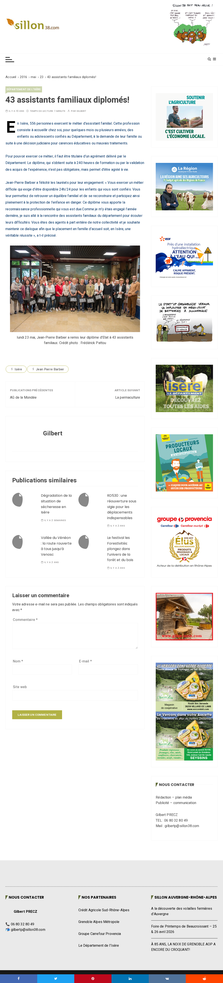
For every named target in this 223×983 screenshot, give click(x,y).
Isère (18, 369)
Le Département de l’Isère (98, 945)
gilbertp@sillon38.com (28, 929)
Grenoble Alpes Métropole (99, 921)
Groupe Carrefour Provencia (99, 933)
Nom (18, 661)
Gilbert (81, 111)
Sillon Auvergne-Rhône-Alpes (185, 897)
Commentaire (25, 619)
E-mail (85, 661)
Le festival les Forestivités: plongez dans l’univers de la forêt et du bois (120, 548)
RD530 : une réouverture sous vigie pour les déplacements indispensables (121, 506)
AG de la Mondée (23, 397)
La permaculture (127, 397)
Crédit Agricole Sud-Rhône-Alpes (104, 910)
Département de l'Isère (24, 89)
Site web (20, 687)
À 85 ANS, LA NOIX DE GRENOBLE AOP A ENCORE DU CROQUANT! (183, 947)
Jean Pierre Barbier (50, 369)
